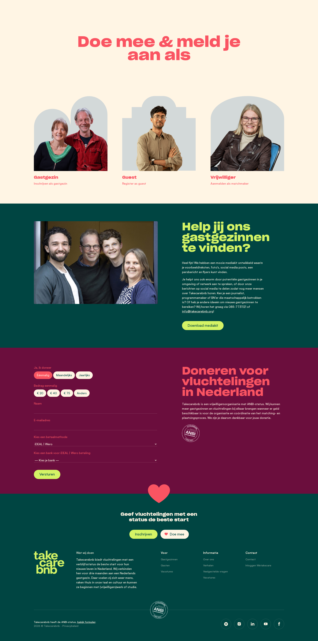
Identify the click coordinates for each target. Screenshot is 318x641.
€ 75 (67, 393)
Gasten (165, 565)
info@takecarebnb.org (197, 311)
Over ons (208, 559)
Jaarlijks (84, 375)
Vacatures (167, 571)
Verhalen (208, 565)
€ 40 (53, 393)
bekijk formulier (86, 622)
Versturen (47, 474)
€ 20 (40, 393)
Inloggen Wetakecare (258, 565)
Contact (250, 559)
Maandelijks (64, 375)
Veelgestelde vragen (215, 571)
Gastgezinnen (169, 559)
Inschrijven (143, 534)
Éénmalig (43, 375)
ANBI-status (68, 622)
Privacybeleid (70, 625)
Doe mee (177, 534)
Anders (82, 393)
